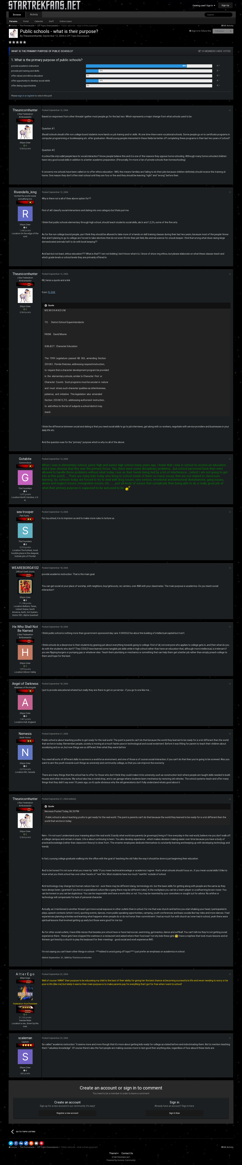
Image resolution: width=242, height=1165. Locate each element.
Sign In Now (174, 1113)
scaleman (25, 1038)
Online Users (66, 21)
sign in (21, 95)
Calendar (39, 21)
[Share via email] (36, 1143)
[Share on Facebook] (16, 1143)
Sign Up (225, 5)
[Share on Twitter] (11, 1143)
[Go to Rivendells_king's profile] (25, 213)
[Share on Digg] (21, 1143)
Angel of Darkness (25, 684)
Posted (55, 110)
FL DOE (51, 292)
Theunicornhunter (32, 36)
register (30, 95)
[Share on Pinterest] (41, 1143)
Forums (13, 21)
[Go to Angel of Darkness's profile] (25, 702)
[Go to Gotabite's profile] (25, 477)
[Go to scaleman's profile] (25, 1056)
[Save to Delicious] (26, 1143)
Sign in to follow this (201, 31)
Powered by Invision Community (121, 1160)
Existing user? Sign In (203, 5)
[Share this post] (230, 110)
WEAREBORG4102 (25, 568)
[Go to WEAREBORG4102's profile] (25, 586)
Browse (17, 14)
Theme (113, 1153)
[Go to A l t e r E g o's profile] (25, 992)
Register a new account (67, 1113)
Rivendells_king (25, 192)
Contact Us (127, 1153)
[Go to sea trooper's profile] (25, 530)
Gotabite (25, 459)
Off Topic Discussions (78, 36)
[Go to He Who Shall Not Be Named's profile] (25, 652)
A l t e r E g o (25, 974)
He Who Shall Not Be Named (25, 629)
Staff (51, 21)
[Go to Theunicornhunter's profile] (13, 33)
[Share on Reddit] (31, 1143)
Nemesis (25, 734)
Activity (34, 14)
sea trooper (25, 512)
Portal (26, 21)
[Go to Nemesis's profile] (25, 752)
